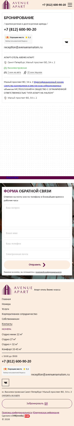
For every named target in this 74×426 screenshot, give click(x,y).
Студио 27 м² (9, 339)
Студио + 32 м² (10, 344)
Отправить (35, 264)
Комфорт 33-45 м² (12, 349)
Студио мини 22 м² (12, 334)
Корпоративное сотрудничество (19, 314)
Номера (6, 304)
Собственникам (10, 319)
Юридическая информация (46, 413)
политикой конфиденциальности (48, 272)
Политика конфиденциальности (17, 413)
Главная (6, 299)
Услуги (5, 309)
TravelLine (12, 177)
